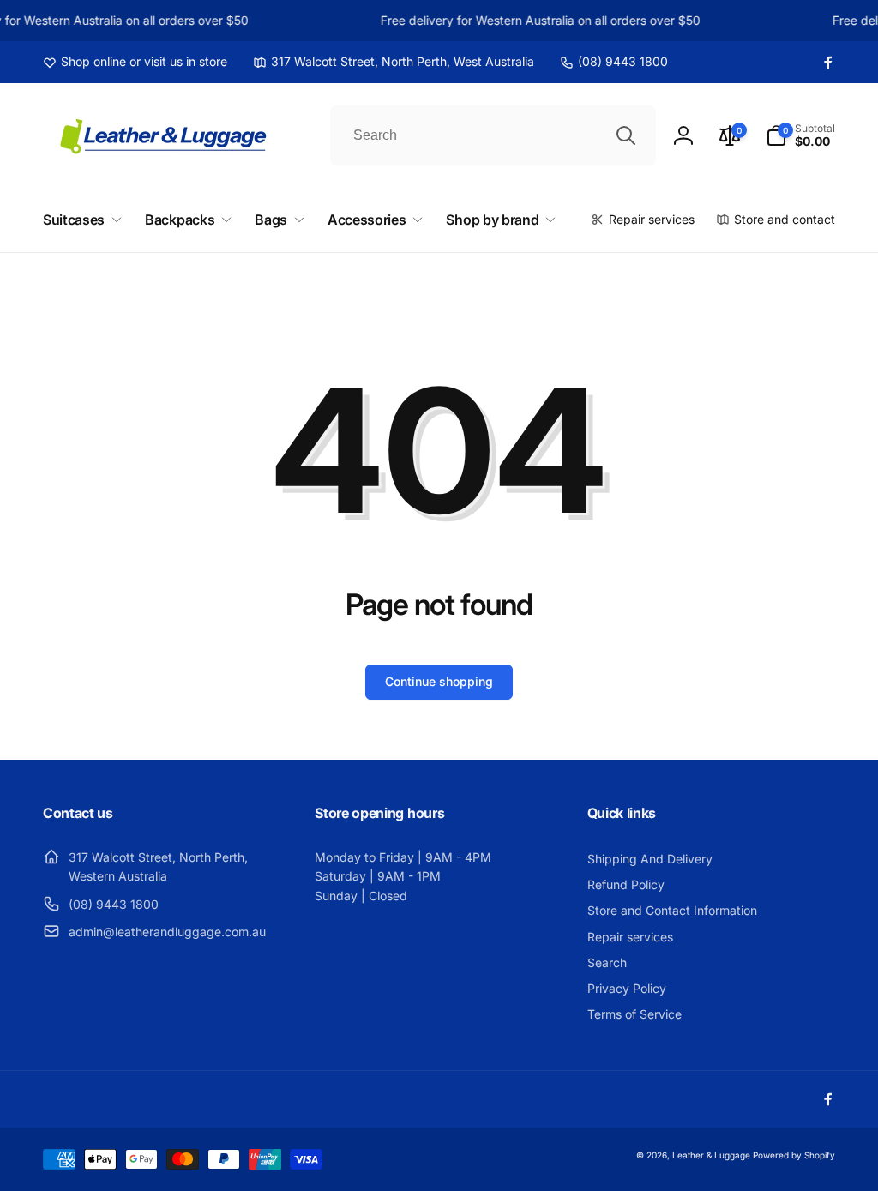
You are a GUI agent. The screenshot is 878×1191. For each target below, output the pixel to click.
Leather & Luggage (711, 1155)
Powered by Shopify (794, 1155)
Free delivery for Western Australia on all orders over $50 (538, 20)
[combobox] (493, 135)
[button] (800, 135)
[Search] (626, 135)
